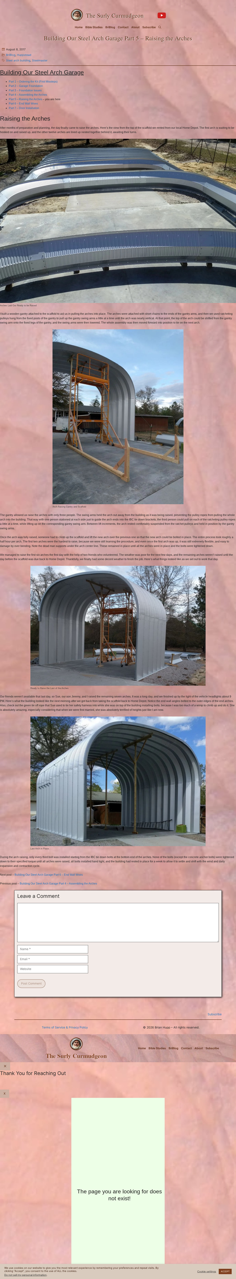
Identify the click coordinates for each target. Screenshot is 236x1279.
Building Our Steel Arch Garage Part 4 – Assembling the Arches (58, 883)
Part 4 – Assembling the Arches (28, 94)
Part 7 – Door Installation (24, 108)
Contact (123, 27)
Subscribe (149, 27)
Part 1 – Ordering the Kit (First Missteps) (33, 81)
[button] (160, 27)
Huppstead (24, 55)
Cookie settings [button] (206, 1271)
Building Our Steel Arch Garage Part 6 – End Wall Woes (49, 874)
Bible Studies (94, 27)
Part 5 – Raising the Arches (25, 99)
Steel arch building (18, 60)
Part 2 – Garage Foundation (26, 85)
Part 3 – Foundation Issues (25, 90)
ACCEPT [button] (225, 1271)
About (135, 27)
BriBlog (110, 27)
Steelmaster (40, 60)
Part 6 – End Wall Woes (23, 103)
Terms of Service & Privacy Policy (65, 1027)
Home (79, 27)
